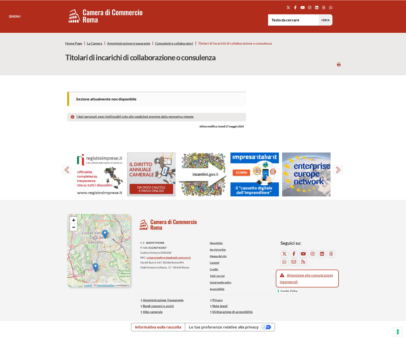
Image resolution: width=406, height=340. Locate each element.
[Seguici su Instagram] (309, 7)
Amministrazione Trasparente (163, 300)
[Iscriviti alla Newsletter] (294, 262)
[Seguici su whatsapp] (331, 7)
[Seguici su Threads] (324, 7)
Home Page (73, 43)
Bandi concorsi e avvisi (158, 306)
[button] (15, 16)
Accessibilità (217, 288)
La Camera (94, 43)
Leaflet (88, 285)
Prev (67, 170)
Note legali (220, 306)
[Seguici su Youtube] (302, 7)
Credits (214, 269)
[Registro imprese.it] (99, 174)
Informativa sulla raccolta (158, 327)
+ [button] (73, 220)
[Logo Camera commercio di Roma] (168, 226)
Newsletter (216, 242)
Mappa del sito (218, 256)
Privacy (217, 300)
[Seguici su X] (288, 7)
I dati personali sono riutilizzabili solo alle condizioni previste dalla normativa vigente (135, 116)
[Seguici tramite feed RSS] (303, 262)
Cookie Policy (289, 291)
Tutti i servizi (217, 275)
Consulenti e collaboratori (174, 43)
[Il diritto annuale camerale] (151, 174)
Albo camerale (153, 312)
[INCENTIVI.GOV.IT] (203, 174)
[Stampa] (339, 64)
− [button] (73, 227)
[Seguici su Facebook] (295, 7)
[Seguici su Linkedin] (316, 7)
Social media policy (220, 282)
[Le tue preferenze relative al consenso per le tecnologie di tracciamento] (397, 331)
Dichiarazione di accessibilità (232, 312)
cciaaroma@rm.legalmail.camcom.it (169, 257)
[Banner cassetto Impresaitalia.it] (255, 174)
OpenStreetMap (106, 285)
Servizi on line (218, 249)
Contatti (214, 262)
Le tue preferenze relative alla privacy (223, 327)
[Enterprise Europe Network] (306, 174)
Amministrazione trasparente (128, 43)
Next (338, 170)
